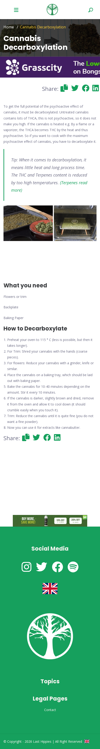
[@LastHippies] (26, 566)
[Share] (64, 88)
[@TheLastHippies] (41, 566)
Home (8, 27)
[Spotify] (73, 566)
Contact (50, 710)
